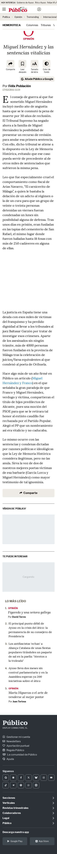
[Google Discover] (13, 777)
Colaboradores (12, 813)
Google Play (16, 841)
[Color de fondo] (46, 64)
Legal (6, 818)
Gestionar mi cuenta (18, 736)
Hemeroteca (12, 25)
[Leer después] (22, 64)
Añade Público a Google (39, 79)
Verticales (9, 802)
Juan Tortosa (19, 701)
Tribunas (46, 25)
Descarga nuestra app (16, 832)
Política (6, 17)
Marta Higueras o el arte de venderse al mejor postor (28, 694)
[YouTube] (51, 777)
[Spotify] (21, 785)
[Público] (23, 9)
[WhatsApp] (28, 785)
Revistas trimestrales (15, 807)
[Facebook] (21, 777)
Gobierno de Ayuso (25, 2)
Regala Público (15, 750)
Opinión (18, 17)
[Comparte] (10, 64)
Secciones (9, 797)
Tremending (33, 17)
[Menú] (4, 9)
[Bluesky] (36, 777)
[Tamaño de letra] (34, 64)
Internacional (50, 17)
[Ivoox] (36, 785)
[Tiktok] (6, 785)
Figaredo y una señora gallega (29, 612)
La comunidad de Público (22, 754)
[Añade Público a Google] (6, 777)
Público (15, 723)
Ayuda (10, 759)
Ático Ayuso (40, 2)
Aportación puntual (17, 745)
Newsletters (13, 741)
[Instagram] (44, 777)
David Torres (19, 616)
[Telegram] (13, 785)
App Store (44, 841)
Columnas (32, 25)
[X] (28, 777)
